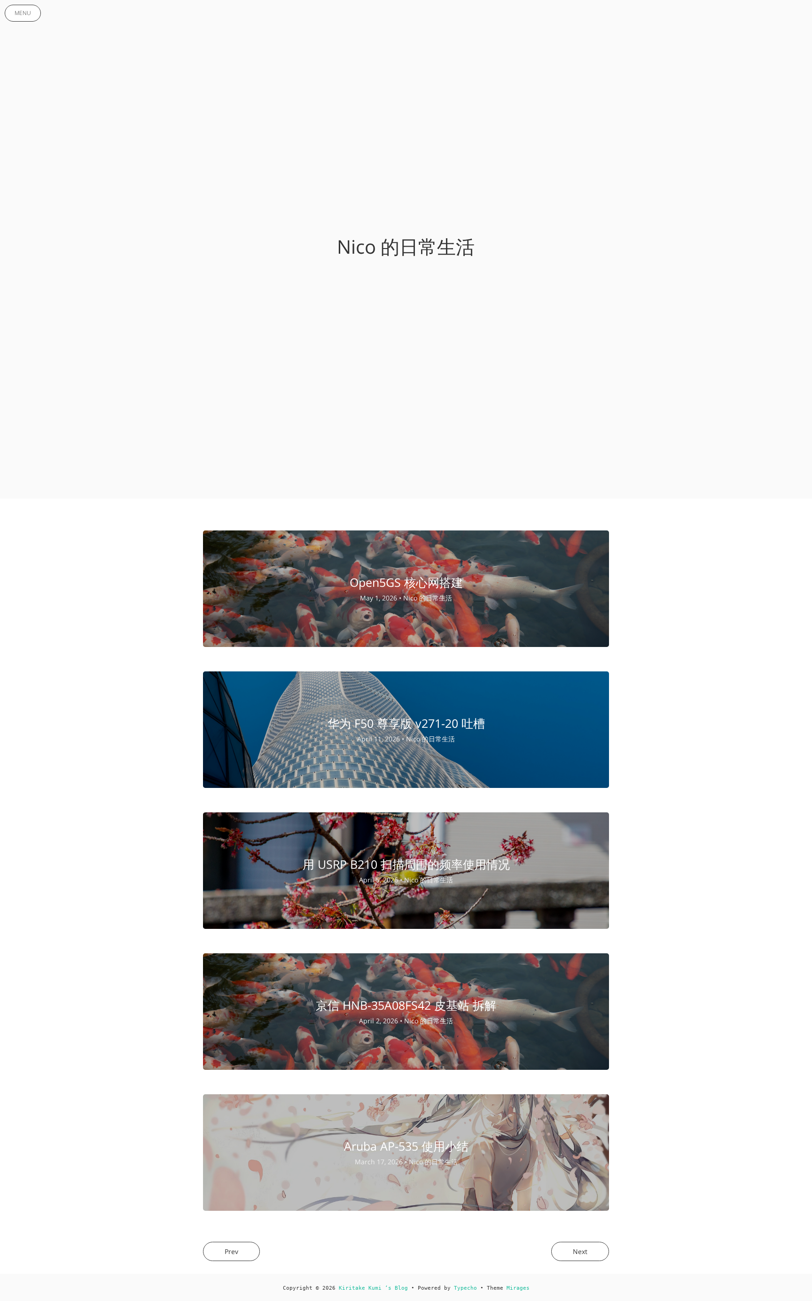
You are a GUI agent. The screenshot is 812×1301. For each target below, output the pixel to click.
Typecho (465, 1288)
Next (580, 1251)
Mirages (518, 1288)
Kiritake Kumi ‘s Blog (373, 1288)
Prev (231, 1251)
